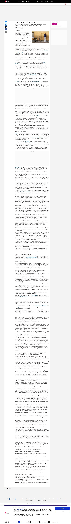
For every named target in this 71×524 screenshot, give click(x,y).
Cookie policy (36, 498)
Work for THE (24, 498)
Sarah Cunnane (17, 30)
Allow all (62, 508)
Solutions (52, 1)
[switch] (29, 522)
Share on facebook (6, 29)
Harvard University (29, 142)
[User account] (65, 4)
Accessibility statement (45, 498)
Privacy (30, 498)
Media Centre (61, 498)
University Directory (42, 500)
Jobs (32, 1)
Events (42, 1)
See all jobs (54, 23)
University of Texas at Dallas (31, 257)
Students (37, 1)
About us (18, 498)
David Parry (31, 256)
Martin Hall (39, 115)
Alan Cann (17, 81)
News (23, 1)
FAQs (8, 498)
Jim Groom (17, 133)
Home (19, 1)
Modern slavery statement (30, 500)
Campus (46, 1)
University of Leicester (36, 81)
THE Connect (54, 498)
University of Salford (20, 117)
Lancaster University (32, 74)
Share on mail (6, 32)
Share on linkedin (6, 25)
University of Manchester (25, 191)
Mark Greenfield (18, 167)
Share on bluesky (6, 22)
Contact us (13, 498)
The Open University (24, 296)
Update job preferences (56, 25)
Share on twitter (6, 27)
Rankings (27, 1)
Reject (62, 511)
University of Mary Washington (38, 137)
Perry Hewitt (27, 141)
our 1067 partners (20, 509)
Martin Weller (34, 295)
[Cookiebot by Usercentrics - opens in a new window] (6, 522)
